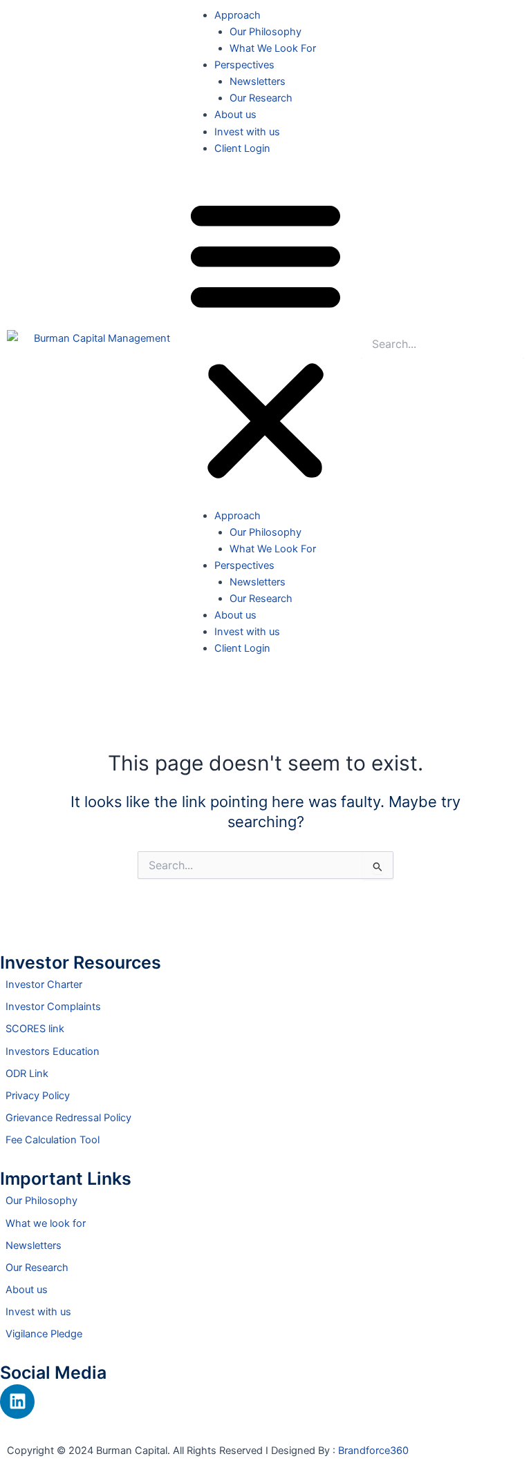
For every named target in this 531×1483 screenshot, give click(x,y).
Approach (237, 15)
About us (235, 114)
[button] (265, 339)
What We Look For (273, 48)
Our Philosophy (265, 32)
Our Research (261, 98)
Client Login (242, 148)
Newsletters (258, 81)
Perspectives (244, 65)
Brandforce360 (373, 1450)
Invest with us (247, 132)
